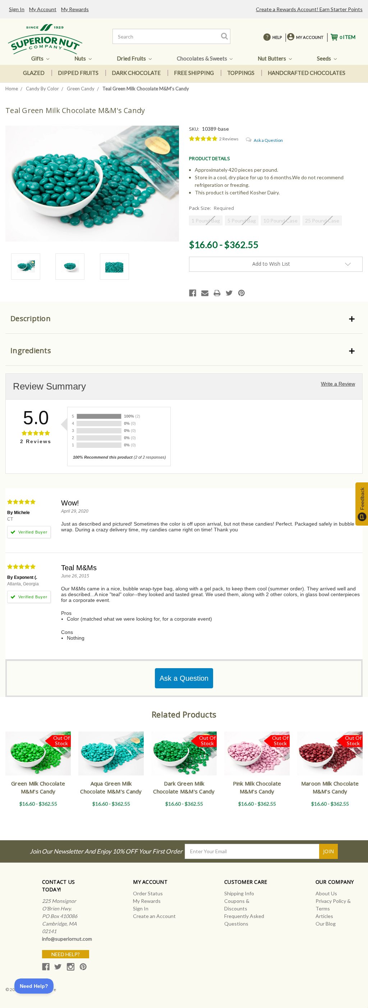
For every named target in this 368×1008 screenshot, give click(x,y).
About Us (326, 893)
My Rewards (75, 9)
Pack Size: (211, 208)
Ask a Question (268, 140)
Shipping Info (239, 893)
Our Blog (326, 924)
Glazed (34, 72)
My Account (42, 9)
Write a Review (338, 384)
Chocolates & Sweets (202, 58)
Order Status (148, 893)
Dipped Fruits (78, 72)
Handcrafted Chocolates (306, 72)
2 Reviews (229, 138)
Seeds (324, 58)
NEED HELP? (65, 954)
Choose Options (111, 760)
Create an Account (154, 916)
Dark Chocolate (136, 72)
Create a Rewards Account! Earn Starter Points (309, 9)
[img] (203, 139)
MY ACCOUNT (309, 37)
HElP (277, 37)
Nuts (80, 58)
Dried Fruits (132, 58)
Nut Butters (272, 58)
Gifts (38, 58)
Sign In (16, 9)
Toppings (240, 72)
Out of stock (38, 760)
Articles (324, 916)
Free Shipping (194, 72)
